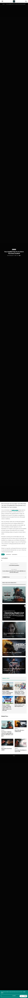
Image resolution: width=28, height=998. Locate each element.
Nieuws (2, 730)
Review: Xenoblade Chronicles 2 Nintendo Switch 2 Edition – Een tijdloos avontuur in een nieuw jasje (6, 708)
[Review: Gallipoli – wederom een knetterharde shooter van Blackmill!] (7, 686)
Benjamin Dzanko (6, 618)
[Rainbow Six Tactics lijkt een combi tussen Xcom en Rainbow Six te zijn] (14, 665)
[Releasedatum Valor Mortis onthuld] (7, 742)
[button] (23, 996)
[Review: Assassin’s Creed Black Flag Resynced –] (20, 700)
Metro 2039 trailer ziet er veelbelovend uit (12, 652)
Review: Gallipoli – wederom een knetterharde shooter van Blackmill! (7, 692)
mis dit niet (8, 554)
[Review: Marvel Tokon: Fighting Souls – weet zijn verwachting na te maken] (20, 686)
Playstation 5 (14, 554)
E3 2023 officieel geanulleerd (14, 565)
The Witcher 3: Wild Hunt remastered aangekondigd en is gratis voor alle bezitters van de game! (13, 598)
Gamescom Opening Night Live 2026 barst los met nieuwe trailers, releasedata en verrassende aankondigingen (13, 615)
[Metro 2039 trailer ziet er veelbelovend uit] (14, 648)
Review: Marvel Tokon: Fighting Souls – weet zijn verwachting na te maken (19, 692)
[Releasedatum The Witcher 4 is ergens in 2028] (21, 743)
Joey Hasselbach (10, 255)
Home (4, 4)
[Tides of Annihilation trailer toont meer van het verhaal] (14, 630)
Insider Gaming (15, 510)
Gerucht (14, 249)
